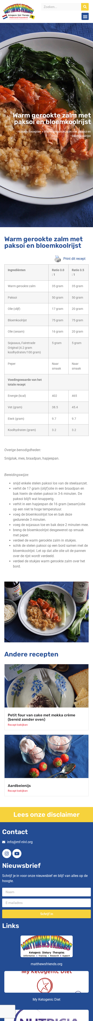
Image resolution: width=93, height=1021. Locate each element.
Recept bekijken (18, 724)
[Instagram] (6, 853)
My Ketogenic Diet (46, 999)
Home (22, 131)
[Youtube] (16, 853)
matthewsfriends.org (46, 964)
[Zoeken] (85, 7)
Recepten (35, 131)
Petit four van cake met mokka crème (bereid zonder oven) (41, 717)
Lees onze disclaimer (46, 814)
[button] (85, 16)
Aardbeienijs (19, 785)
